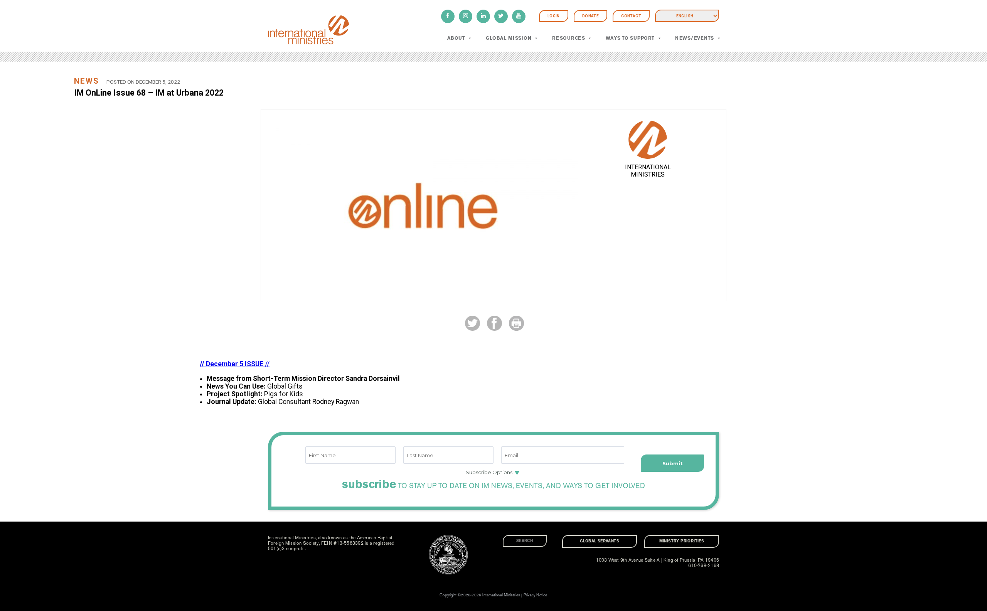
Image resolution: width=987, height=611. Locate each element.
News (86, 81)
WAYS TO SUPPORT (630, 38)
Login (553, 16)
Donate (590, 16)
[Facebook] (448, 16)
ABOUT (456, 38)
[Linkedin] (483, 16)
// (234, 364)
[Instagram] (465, 16)
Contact (631, 16)
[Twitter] (501, 16)
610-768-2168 (703, 565)
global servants (599, 541)
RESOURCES (568, 38)
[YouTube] (519, 16)
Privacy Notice (535, 595)
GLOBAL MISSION (509, 38)
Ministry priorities (681, 541)
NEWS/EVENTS (694, 38)
